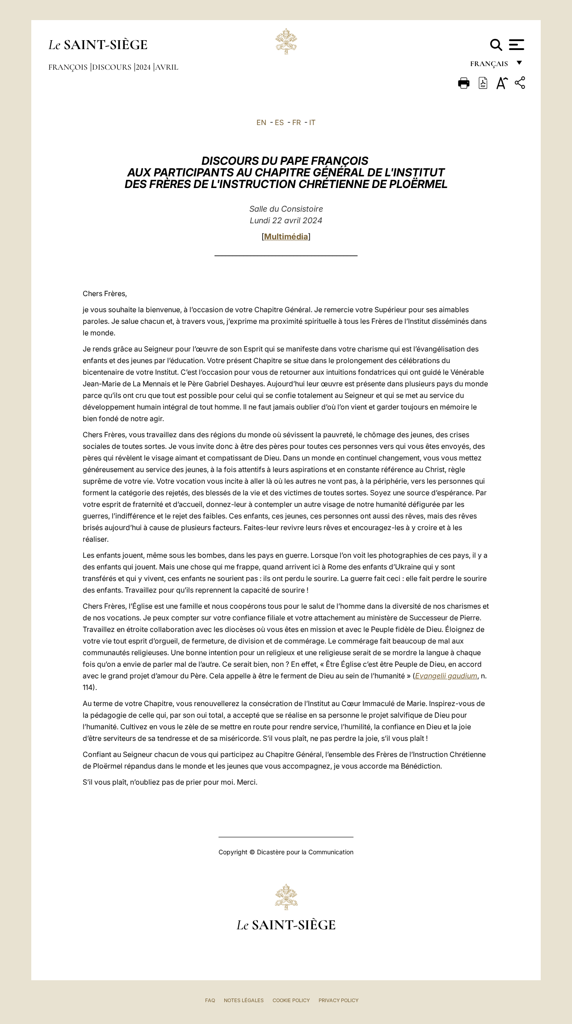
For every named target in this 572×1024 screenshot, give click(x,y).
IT (312, 122)
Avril (166, 67)
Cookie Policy (291, 1000)
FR (296, 122)
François (68, 67)
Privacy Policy (338, 1000)
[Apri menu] (515, 44)
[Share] (521, 84)
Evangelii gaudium (446, 675)
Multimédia (286, 236)
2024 (144, 67)
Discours (112, 67)
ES (279, 122)
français (490, 66)
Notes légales (244, 1000)
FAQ (210, 1000)
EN (261, 122)
